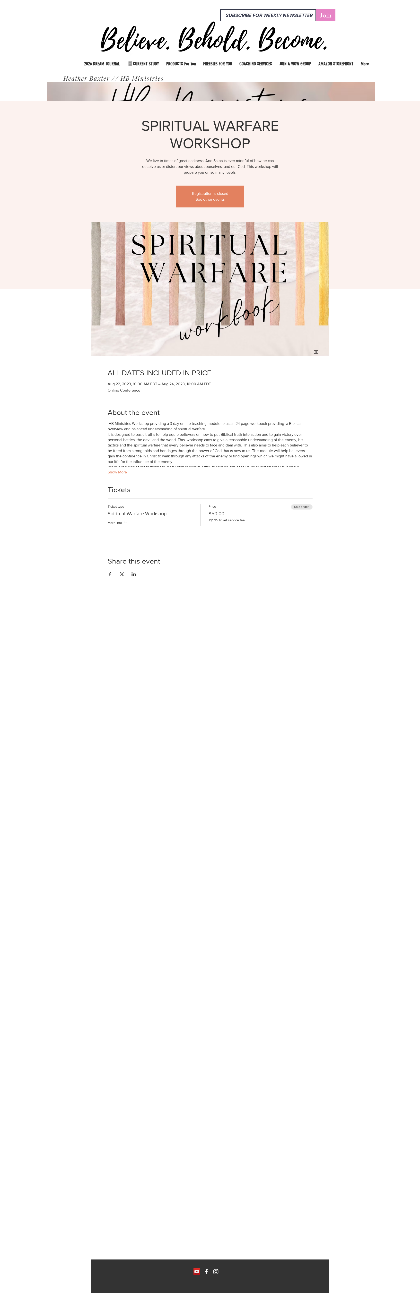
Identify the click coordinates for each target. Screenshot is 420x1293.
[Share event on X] (122, 574)
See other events (210, 199)
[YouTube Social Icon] (196, 1271)
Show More (117, 472)
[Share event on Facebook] (110, 574)
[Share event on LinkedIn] (133, 574)
